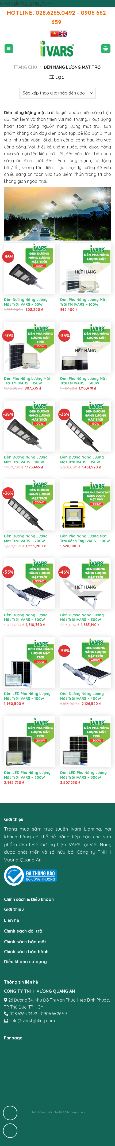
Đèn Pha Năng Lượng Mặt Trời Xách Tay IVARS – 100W (85, 538)
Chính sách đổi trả (23, 931)
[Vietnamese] (54, 33)
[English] (63, 33)
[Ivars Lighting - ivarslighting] (57, 48)
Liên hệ (11, 920)
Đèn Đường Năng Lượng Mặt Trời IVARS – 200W (26, 538)
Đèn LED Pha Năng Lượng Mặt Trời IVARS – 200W (27, 775)
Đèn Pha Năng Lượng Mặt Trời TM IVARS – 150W (27, 380)
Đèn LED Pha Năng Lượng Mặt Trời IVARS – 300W (83, 775)
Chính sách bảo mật (25, 941)
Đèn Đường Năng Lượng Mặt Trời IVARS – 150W (82, 459)
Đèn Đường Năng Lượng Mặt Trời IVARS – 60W (26, 302)
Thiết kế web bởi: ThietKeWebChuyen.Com (57, 1112)
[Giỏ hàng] (106, 48)
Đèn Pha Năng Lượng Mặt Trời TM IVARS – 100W (83, 302)
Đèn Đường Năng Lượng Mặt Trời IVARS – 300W (26, 617)
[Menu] (9, 48)
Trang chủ (25, 67)
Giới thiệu (14, 909)
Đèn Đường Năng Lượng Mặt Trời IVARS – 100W (26, 459)
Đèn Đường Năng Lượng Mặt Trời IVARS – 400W (82, 696)
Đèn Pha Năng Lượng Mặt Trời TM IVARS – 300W (83, 380)
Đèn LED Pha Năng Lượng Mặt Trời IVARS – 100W (27, 696)
